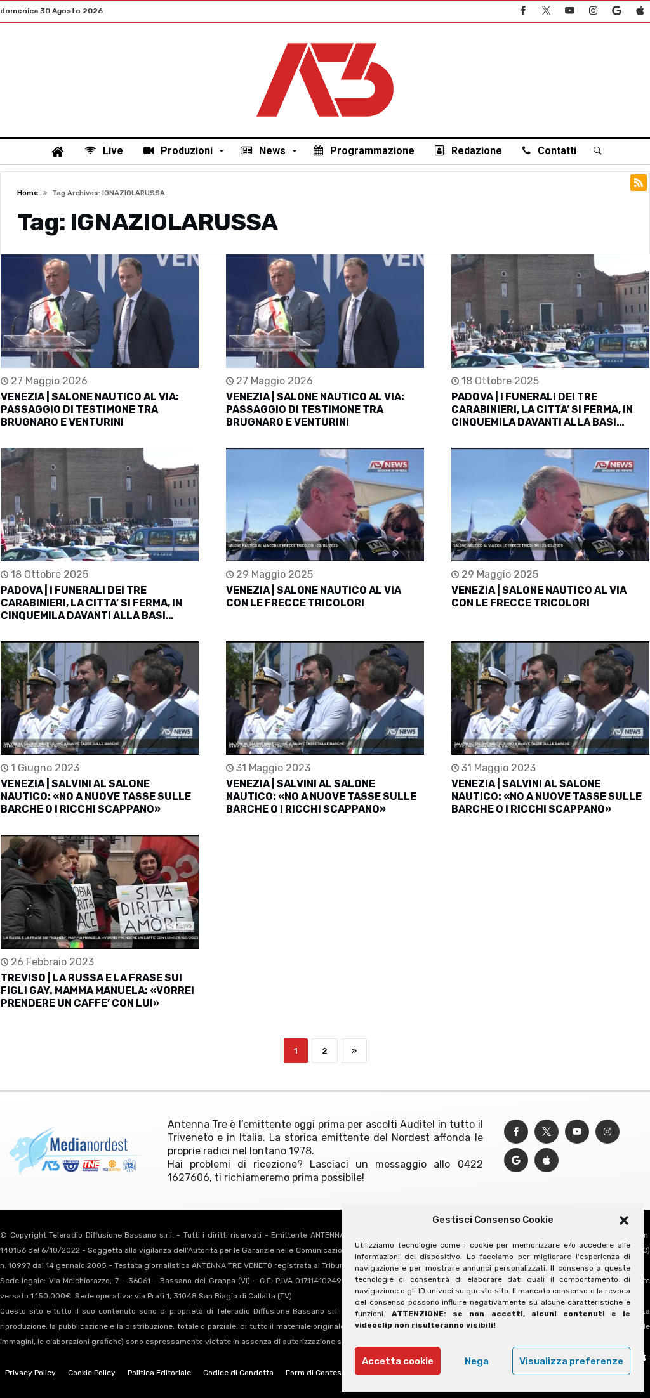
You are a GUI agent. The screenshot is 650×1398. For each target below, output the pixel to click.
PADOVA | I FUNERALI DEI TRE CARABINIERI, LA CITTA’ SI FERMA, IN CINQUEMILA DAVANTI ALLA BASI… (542, 409)
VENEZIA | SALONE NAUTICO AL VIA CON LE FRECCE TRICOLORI (313, 596)
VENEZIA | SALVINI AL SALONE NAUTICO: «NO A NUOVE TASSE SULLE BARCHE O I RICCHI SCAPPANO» (96, 796)
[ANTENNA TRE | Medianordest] (325, 42)
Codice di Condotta (238, 1372)
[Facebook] (522, 11)
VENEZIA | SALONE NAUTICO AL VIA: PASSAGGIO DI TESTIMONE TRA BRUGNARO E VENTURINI (90, 409)
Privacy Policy (30, 1372)
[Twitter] (546, 11)
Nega (477, 1361)
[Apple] (640, 11)
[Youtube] (569, 11)
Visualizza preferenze (571, 1361)
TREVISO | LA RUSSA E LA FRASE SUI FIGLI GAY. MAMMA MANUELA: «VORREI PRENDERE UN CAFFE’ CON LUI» (97, 990)
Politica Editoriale (159, 1372)
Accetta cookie (398, 1361)
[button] (624, 1220)
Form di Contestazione (327, 1372)
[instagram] (593, 11)
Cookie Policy (92, 1372)
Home (27, 193)
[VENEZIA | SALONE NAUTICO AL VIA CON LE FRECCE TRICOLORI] (325, 504)
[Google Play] (616, 11)
